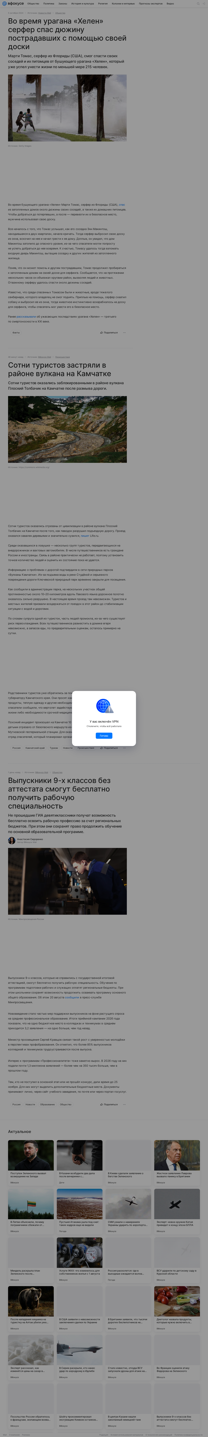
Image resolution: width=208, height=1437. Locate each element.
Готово (104, 735)
